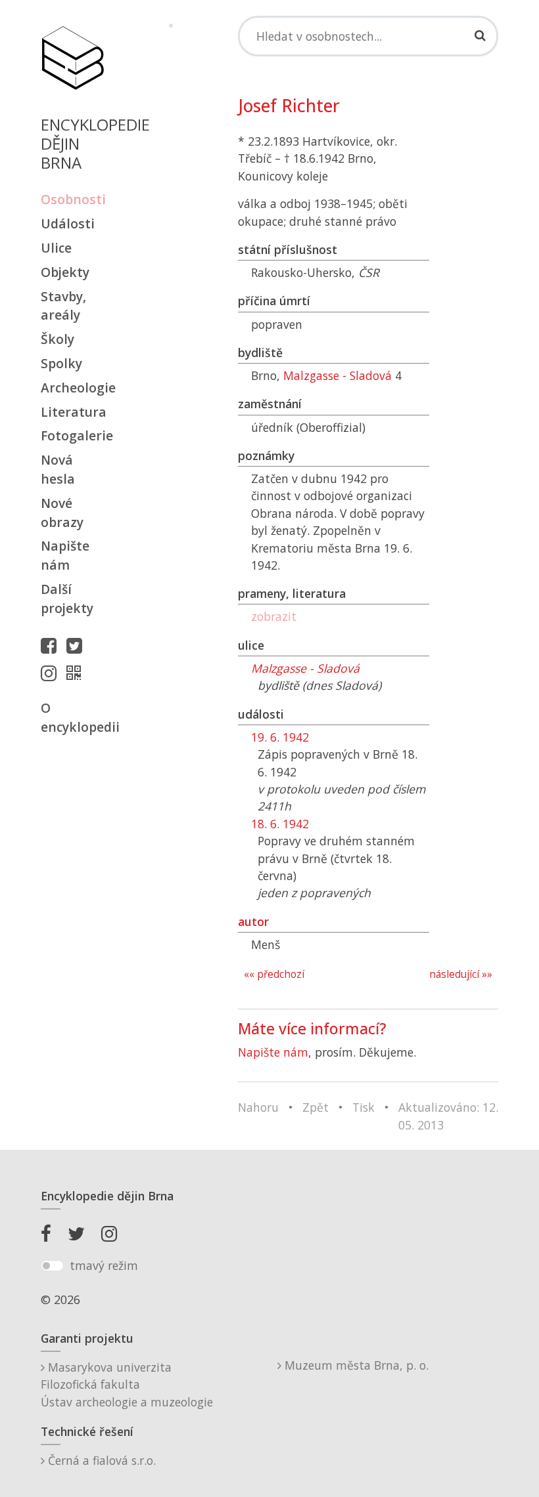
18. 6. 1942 (280, 824)
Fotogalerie (72, 435)
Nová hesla (58, 469)
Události (68, 223)
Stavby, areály (63, 305)
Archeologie (72, 387)
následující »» (460, 974)
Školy (57, 339)
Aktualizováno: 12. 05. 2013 (448, 1115)
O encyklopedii (72, 717)
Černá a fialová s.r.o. (100, 1460)
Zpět (315, 1107)
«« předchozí (274, 974)
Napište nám (65, 555)
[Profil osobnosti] (76, 672)
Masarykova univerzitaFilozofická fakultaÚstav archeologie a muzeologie (127, 1384)
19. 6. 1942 (280, 737)
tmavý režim (104, 1265)
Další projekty (67, 598)
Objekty (65, 272)
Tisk (363, 1107)
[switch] (52, 1266)
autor (253, 921)
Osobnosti (72, 199)
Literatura (72, 412)
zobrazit (273, 616)
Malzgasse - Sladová (337, 375)
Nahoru (258, 1107)
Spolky (61, 363)
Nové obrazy (62, 512)
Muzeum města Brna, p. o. (355, 1365)
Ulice (56, 248)
